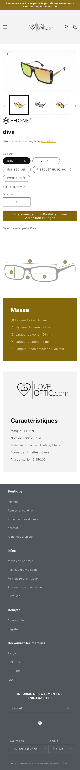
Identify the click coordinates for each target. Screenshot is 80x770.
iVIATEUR (14, 679)
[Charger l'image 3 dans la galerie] (60, 105)
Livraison (14, 596)
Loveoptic (23, 763)
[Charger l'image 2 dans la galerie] (40, 105)
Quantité (8, 194)
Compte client (17, 620)
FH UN (12, 653)
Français (58, 748)
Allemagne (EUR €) (25, 748)
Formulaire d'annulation (23, 578)
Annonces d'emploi (20, 536)
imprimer (14, 501)
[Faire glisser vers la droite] (75, 106)
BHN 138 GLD (16, 160)
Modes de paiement (21, 561)
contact (13, 527)
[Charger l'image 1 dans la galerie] (19, 105)
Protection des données (24, 519)
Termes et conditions (22, 510)
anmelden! (48, 141)
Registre (13, 629)
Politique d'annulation (22, 569)
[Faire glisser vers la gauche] (4, 106)
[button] (5, 27)
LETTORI (14, 671)
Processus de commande (25, 587)
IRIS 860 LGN (17, 169)
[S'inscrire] (67, 708)
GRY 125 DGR (46, 160)
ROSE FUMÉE (16, 178)
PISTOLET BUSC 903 (52, 169)
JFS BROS (15, 662)
